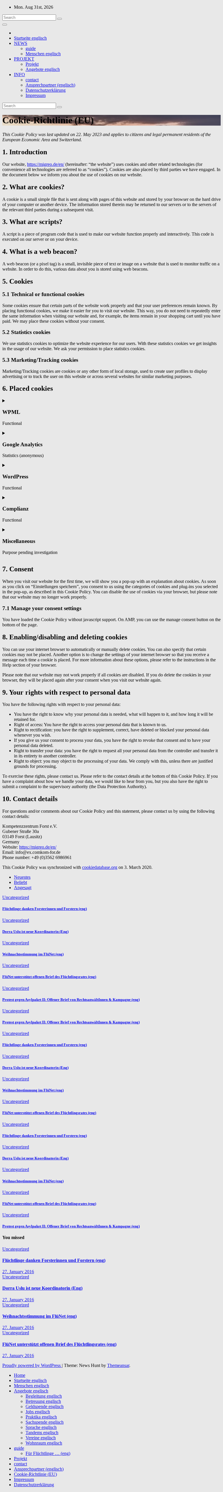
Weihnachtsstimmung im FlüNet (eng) (33, 954)
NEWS (20, 43)
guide (31, 48)
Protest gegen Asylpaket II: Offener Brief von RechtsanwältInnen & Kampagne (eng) (71, 999)
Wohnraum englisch (44, 1442)
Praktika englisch (41, 1416)
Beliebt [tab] (20, 882)
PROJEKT (24, 58)
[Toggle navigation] (4, 24)
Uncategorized (15, 897)
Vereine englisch (41, 1437)
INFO (19, 74)
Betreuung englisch (43, 1401)
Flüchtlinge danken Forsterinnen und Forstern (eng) (44, 908)
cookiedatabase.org (99, 867)
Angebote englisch (43, 69)
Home (19, 1375)
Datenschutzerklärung (46, 90)
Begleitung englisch (44, 1396)
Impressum (36, 95)
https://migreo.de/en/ (45, 164)
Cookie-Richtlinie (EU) (35, 1474)
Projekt (32, 64)
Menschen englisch (43, 53)
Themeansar (118, 1365)
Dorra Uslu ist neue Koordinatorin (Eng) (35, 931)
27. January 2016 (18, 1271)
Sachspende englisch (45, 1422)
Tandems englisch (42, 1432)
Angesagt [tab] (22, 887)
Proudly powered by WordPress (32, 1365)
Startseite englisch (30, 38)
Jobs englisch (38, 1411)
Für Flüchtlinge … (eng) (48, 1453)
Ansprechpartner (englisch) (50, 84)
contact (32, 79)
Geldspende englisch (45, 1406)
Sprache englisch (41, 1427)
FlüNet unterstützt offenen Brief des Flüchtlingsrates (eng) (49, 977)
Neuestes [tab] (22, 877)
